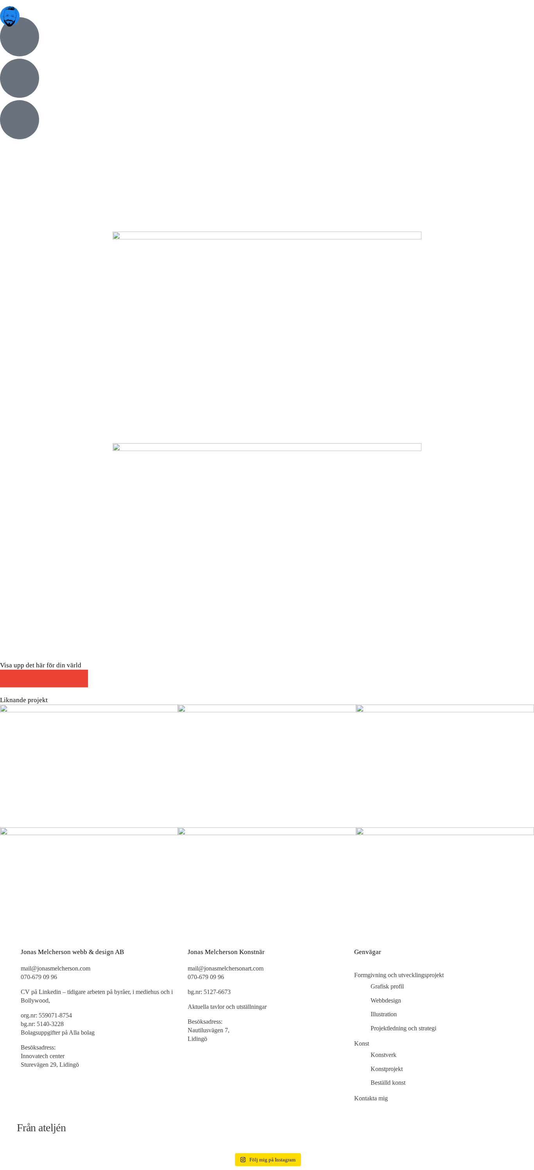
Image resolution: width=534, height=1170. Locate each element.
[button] (9, 678)
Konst (361, 1043)
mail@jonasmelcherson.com (56, 968)
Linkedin (50, 991)
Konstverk (383, 1054)
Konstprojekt (387, 1069)
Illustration (21, 271)
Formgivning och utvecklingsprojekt (399, 975)
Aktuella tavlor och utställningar (227, 1006)
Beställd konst (388, 1082)
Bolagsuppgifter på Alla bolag (58, 1032)
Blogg (15, 246)
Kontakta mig (371, 1098)
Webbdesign (386, 1000)
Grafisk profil (387, 986)
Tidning (46, 271)
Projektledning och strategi (403, 1028)
